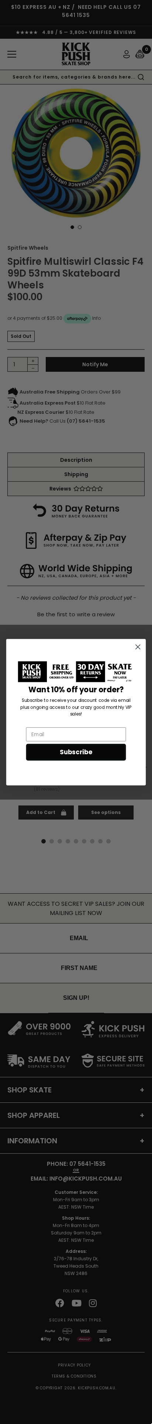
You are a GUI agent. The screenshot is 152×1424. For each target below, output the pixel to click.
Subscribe (76, 752)
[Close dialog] (137, 646)
